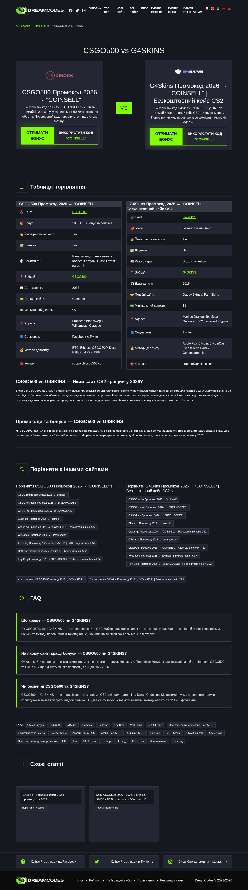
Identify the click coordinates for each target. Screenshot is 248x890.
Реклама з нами (171, 880)
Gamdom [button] (87, 725)
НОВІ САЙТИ (121, 10)
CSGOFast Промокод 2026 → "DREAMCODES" (45, 510)
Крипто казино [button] (158, 741)
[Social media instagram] (84, 10)
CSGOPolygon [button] (35, 725)
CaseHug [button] (178, 741)
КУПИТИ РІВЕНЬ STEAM (192, 10)
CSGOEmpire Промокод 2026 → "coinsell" (42, 494)
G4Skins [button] (72, 725)
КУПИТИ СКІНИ (173, 10)
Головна (25, 25)
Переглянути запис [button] (33, 807)
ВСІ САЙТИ (134, 10)
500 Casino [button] (89, 741)
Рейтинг (95, 880)
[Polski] (207, 8)
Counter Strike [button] (59, 733)
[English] (212, 8)
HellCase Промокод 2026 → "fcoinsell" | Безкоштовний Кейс (52, 551)
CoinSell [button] (155, 733)
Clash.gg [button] (121, 741)
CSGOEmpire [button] (155, 725)
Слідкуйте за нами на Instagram (200, 861)
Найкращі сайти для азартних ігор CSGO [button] (42, 741)
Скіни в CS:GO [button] (136, 733)
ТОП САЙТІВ (108, 10)
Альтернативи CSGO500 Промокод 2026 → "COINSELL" (51, 579)
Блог (144, 8)
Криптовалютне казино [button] (31, 733)
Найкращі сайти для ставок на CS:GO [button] (191, 725)
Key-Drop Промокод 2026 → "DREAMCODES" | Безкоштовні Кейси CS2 (59, 559)
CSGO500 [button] (55, 725)
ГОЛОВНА (95, 8)
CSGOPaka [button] (215, 733)
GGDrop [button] (106, 741)
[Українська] (218, 8)
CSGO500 (79, 212)
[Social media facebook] (70, 10)
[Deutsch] (229, 8)
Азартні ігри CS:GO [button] (83, 733)
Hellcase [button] (103, 725)
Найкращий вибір (119, 880)
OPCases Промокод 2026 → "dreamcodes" (42, 534)
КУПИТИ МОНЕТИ (156, 10)
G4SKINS (189, 217)
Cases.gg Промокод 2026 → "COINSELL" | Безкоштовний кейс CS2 (57, 527)
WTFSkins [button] (136, 725)
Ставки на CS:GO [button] (111, 733)
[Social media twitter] (77, 10)
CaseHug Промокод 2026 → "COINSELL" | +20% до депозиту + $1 (56, 543)
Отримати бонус (37, 136)
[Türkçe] (223, 8)
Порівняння (42, 25)
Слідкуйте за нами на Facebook (53, 861)
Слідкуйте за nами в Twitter (130, 861)
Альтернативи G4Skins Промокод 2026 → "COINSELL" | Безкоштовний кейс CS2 (137, 579)
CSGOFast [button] (138, 741)
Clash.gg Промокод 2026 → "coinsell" (39, 518)
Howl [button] (74, 741)
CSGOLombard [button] (194, 733)
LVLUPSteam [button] (173, 733)
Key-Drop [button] (119, 725)
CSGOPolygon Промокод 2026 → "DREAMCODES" (47, 502)
